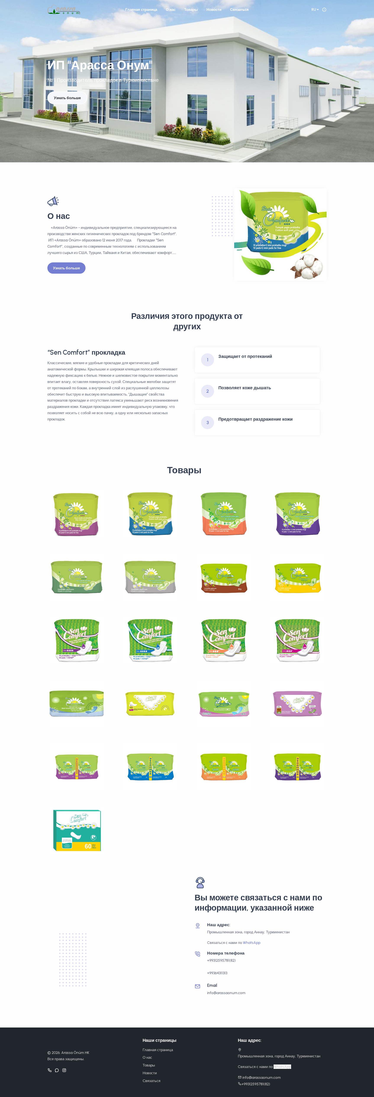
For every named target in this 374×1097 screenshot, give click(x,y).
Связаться (239, 9)
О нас (171, 9)
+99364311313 (217, 973)
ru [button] (313, 9)
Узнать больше (67, 98)
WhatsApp (251, 942)
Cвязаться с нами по (225, 942)
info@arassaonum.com (226, 993)
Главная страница (141, 9)
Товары (191, 9)
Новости (213, 9)
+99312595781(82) (221, 960)
